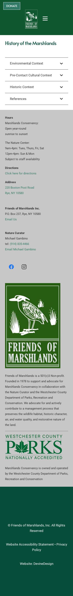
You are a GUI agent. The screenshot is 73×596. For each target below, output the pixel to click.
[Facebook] (11, 266)
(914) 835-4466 (19, 244)
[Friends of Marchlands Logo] (31, 18)
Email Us (11, 219)
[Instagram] (24, 266)
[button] (45, 18)
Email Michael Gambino (20, 249)
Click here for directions (20, 173)
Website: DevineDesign (36, 563)
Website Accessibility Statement (30, 544)
